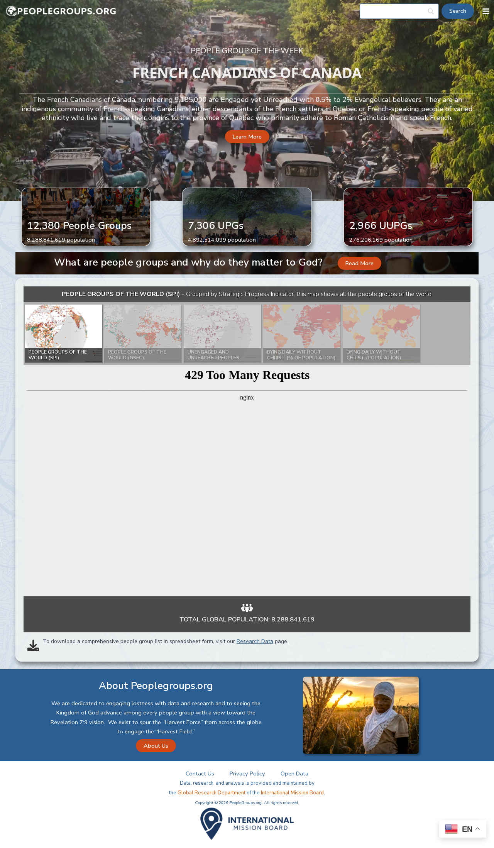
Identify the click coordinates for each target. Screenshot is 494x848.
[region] (247, 441)
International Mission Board (292, 792)
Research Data (255, 641)
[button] (247, 137)
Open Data (294, 773)
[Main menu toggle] (486, 11)
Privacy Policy (247, 773)
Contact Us (200, 773)
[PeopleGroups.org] (61, 11)
